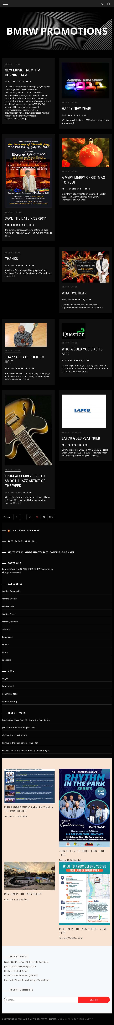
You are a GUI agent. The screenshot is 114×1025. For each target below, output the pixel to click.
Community (7, 636)
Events (5, 644)
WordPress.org (9, 701)
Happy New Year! (76, 108)
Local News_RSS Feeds (24, 530)
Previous (7, 517)
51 (44, 517)
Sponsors (6, 659)
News (5, 652)
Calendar (6, 629)
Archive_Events (14, 212)
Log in (5, 678)
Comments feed (10, 693)
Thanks (11, 259)
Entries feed (8, 686)
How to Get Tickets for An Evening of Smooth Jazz (26, 750)
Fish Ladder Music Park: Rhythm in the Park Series (26, 719)
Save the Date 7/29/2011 (26, 218)
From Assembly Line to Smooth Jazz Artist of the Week (25, 481)
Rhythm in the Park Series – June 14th (20, 742)
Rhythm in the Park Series (14, 735)
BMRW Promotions (57, 31)
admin (25, 816)
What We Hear (74, 293)
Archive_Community (11, 591)
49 (30, 517)
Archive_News (13, 64)
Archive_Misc (8, 606)
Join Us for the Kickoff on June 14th (18, 727)
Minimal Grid (65, 1019)
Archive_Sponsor (72, 432)
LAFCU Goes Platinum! (81, 438)
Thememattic (85, 1019)
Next (51, 517)
